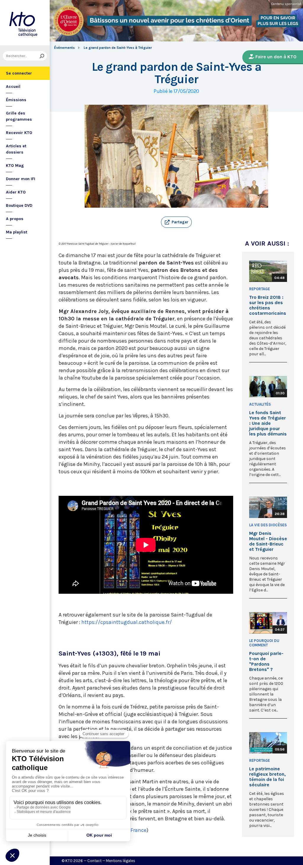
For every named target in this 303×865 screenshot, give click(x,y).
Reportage (259, 289)
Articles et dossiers (16, 149)
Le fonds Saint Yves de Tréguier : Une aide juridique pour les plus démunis (268, 423)
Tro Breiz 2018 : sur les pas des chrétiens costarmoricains (267, 305)
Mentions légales (120, 860)
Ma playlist (16, 232)
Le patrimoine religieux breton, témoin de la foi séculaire (267, 776)
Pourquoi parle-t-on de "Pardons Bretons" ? (266, 661)
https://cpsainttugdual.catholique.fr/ (126, 622)
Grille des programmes (19, 116)
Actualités (260, 404)
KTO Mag (15, 165)
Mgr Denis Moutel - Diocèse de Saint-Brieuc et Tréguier (268, 541)
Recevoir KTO (19, 132)
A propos (14, 218)
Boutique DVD (19, 205)
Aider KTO (16, 192)
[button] (176, 222)
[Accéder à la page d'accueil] (25, 22)
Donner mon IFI (20, 178)
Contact (94, 860)
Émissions (16, 99)
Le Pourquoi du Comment (264, 642)
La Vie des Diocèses (268, 525)
